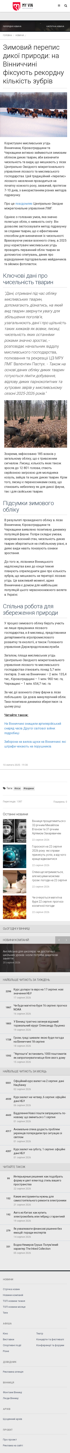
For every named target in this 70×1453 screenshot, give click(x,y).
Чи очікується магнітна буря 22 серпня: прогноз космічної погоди (47, 901)
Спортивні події (12, 1345)
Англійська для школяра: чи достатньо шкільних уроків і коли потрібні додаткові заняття (30, 955)
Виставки (8, 1339)
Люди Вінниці (10, 1398)
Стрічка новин (11, 1289)
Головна (7, 35)
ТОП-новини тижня (14, 1300)
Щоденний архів (12, 1419)
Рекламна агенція (13, 1371)
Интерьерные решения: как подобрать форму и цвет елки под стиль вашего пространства (38, 1180)
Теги (5, 1312)
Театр (39, 1333)
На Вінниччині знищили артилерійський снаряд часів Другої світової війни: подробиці (32, 728)
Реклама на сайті (13, 1445)
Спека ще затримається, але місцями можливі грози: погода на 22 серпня (49, 876)
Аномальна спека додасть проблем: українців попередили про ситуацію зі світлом (38, 1133)
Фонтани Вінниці (12, 1392)
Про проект (10, 1439)
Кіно (5, 1333)
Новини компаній (13, 1295)
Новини (19, 35)
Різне (6, 1351)
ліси (18, 788)
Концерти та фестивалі (50, 1339)
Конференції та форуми (50, 1345)
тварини (29, 788)
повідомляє (24, 203)
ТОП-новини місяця (14, 1306)
